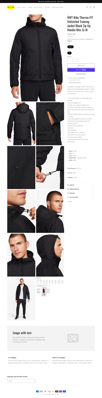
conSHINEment (48, 394)
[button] (24, 7)
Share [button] (70, 201)
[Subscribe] (34, 381)
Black (70, 46)
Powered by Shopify (55, 394)
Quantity (69, 56)
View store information (75, 82)
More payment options (81, 73)
